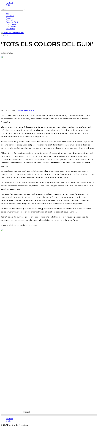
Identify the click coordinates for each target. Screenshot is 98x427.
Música (13, 26)
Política (8, 18)
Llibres (13, 24)
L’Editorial (10, 16)
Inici (7, 14)
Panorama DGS (12, 22)
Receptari (9, 20)
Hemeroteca (10, 29)
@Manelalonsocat (26, 110)
